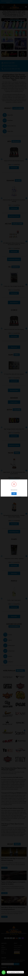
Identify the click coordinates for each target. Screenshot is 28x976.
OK (14, 493)
